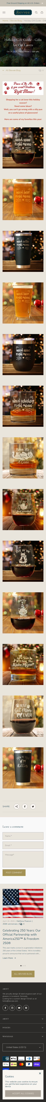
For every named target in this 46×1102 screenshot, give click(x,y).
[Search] (36, 12)
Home (5, 20)
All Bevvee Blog (13, 70)
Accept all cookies (23, 1093)
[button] (20, 965)
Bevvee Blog (16, 20)
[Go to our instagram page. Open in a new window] (12, 1008)
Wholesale (8, 1036)
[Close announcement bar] (42, 3)
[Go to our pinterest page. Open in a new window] (26, 1008)
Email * (8, 845)
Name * (8, 836)
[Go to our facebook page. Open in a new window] (5, 1008)
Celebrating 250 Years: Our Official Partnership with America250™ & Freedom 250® (22, 936)
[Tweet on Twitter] (33, 806)
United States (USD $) (16, 1047)
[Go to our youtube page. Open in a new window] (19, 1008)
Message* (9, 855)
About (6, 1019)
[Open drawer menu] (4, 12)
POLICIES (6, 1027)
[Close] (40, 1073)
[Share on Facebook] (25, 806)
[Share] (16, 806)
